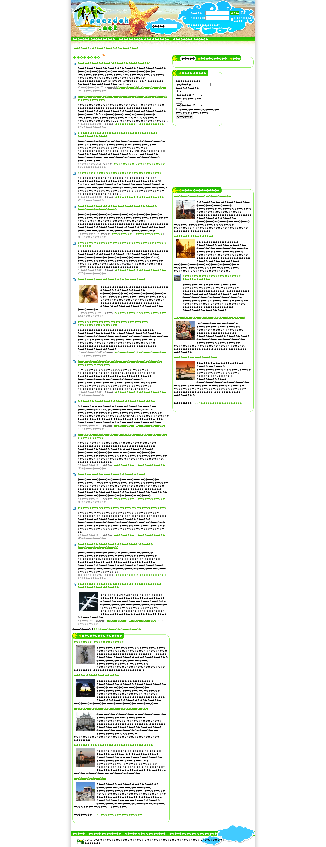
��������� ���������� (195, 357)
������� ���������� (93, 39)
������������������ (211, 28)
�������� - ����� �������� (99, 641)
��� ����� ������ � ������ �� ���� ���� (111, 708)
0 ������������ (150, 163)
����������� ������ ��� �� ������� (111, 279)
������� (194, 43)
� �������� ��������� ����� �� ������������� (122, 507)
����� (159, 43)
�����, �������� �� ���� (96, 675)
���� (111, 87)
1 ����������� (152, 87)
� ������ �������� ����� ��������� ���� (116, 401)
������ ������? (205, 25)
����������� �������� (193, 833)
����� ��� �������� (145, 833)
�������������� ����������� (202, 196)
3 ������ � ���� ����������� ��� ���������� (119, 172)
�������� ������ (190, 39)
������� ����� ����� (193, 236)
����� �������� (104, 833)
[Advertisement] (197, 151)
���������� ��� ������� (144, 39)
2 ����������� (150, 197)
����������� (212, 58)
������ (184, 116)
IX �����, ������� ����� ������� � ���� (209, 317)
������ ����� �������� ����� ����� (111, 474)
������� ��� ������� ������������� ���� (113, 745)
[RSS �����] (103, 55)
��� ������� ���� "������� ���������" (114, 63)
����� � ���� (137, 43)
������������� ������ (96, 43)
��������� (127, 87)
